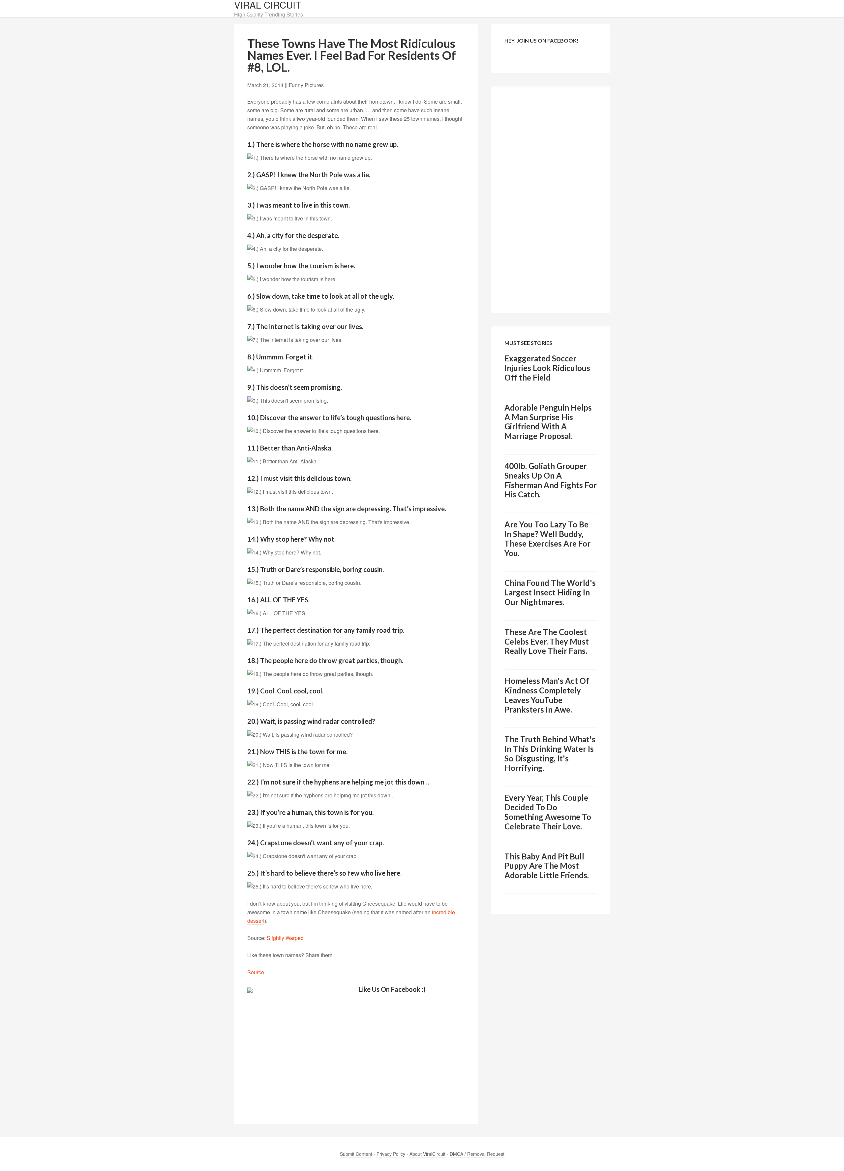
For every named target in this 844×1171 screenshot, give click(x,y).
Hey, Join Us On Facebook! (541, 40)
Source (255, 972)
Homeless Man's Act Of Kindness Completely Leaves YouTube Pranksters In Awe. (546, 695)
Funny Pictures (306, 85)
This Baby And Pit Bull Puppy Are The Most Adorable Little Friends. (546, 866)
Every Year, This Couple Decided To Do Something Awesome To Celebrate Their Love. (547, 812)
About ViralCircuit (427, 1154)
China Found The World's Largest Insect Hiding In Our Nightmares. (550, 592)
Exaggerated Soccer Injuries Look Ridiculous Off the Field (547, 367)
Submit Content (356, 1154)
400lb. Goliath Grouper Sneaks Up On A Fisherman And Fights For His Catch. (550, 480)
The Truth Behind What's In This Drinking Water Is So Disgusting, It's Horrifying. (549, 753)
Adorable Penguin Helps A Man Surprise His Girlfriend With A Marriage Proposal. (548, 422)
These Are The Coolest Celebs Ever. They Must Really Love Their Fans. (546, 641)
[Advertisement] (356, 1053)
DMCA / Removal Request (477, 1154)
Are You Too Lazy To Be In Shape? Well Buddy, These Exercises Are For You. (547, 538)
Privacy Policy (391, 1154)
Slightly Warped (285, 938)
